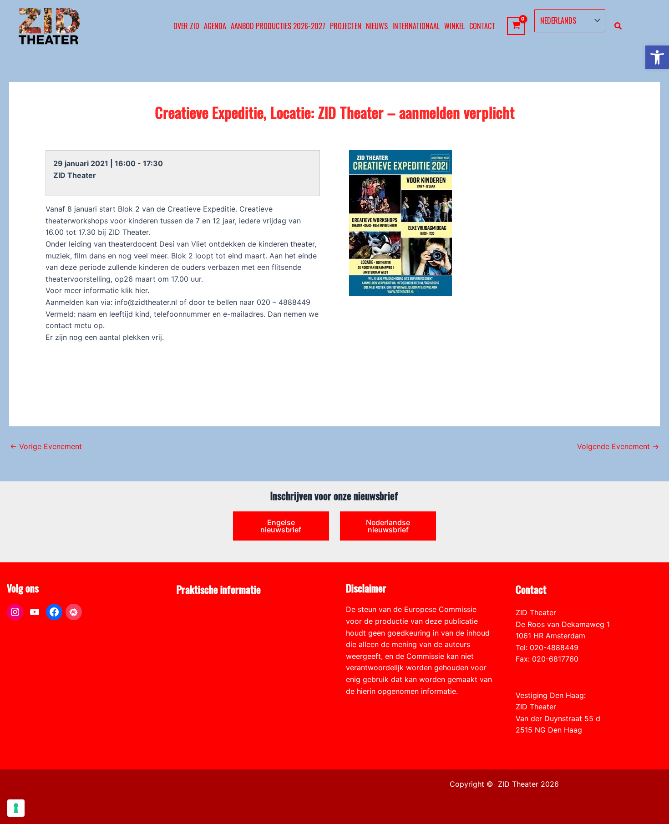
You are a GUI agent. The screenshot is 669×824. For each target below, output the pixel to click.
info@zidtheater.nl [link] (547, 670)
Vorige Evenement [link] (46, 446)
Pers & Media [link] (199, 624)
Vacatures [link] (194, 647)
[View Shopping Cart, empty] (516, 26)
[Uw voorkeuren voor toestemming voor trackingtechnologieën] (16, 808)
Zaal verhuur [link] (198, 635)
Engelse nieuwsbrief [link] (280, 526)
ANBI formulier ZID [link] (209, 612)
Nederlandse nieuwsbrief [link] (388, 526)
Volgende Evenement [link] (618, 446)
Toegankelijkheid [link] (205, 658)
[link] (657, 57)
